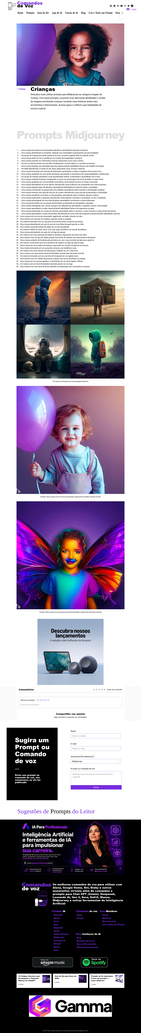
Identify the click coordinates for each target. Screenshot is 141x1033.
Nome (73, 731)
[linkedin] (111, 6)
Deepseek (58, 928)
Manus (57, 947)
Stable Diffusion (61, 934)
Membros (106, 918)
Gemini (57, 918)
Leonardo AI (59, 940)
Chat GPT (58, 915)
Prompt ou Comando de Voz (83, 769)
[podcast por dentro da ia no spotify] (114, 6)
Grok (56, 950)
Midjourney (59, 937)
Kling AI (57, 944)
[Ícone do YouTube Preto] (121, 6)
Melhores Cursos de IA (87, 947)
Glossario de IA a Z (86, 941)
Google (80, 918)
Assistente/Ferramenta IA (82, 756)
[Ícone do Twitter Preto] (128, 6)
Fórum (105, 915)
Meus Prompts (109, 921)
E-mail (73, 744)
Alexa (79, 915)
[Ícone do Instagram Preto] (118, 6)
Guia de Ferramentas (86, 944)
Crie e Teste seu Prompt (112, 924)
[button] (30, 13)
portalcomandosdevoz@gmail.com (76, 1031)
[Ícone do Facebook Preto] (125, 6)
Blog (79, 937)
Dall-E (56, 931)
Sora (56, 924)
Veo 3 (56, 921)
